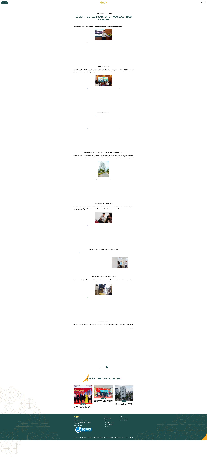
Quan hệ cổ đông (123, 420)
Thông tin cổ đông (110, 422)
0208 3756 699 (78, 425)
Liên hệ (107, 426)
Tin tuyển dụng (109, 424)
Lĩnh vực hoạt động (123, 418)
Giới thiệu (121, 416)
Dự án (105, 420)
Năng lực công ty (107, 418)
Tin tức (105, 416)
